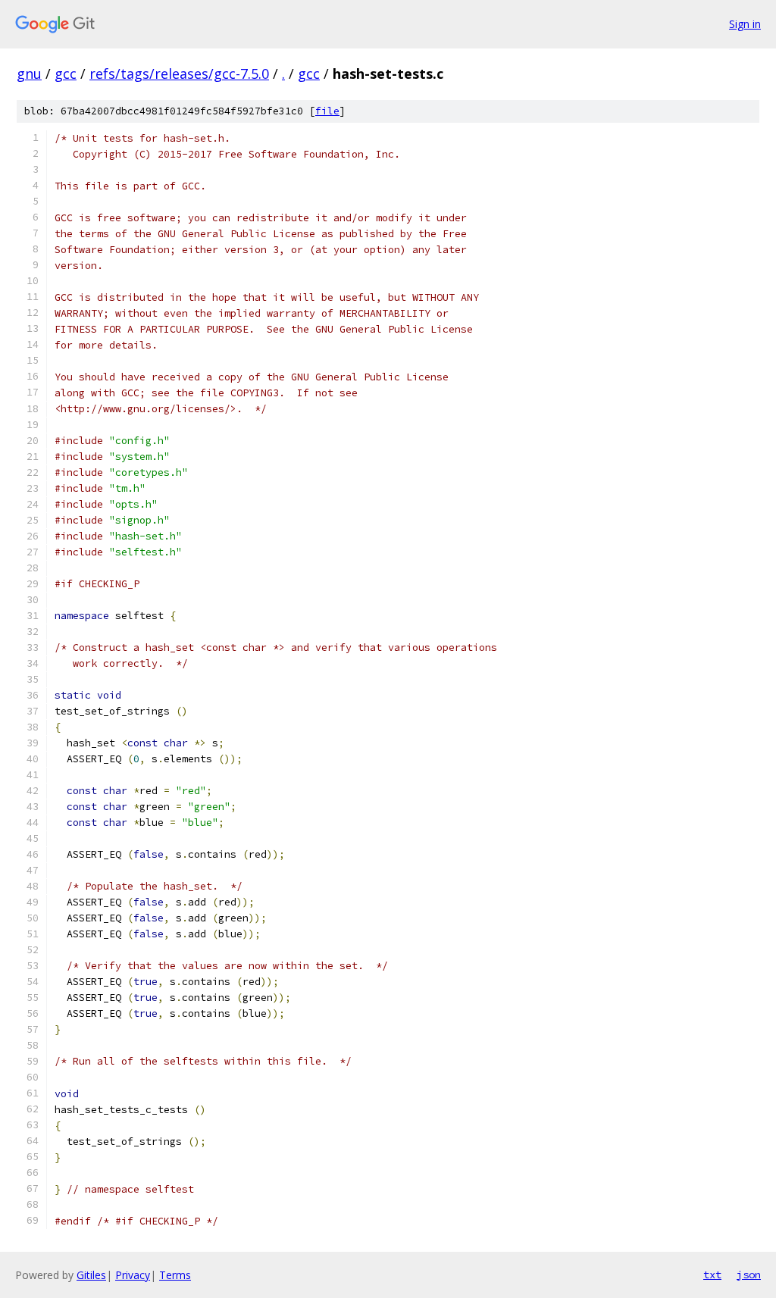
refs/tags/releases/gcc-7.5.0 (179, 73)
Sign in (745, 24)
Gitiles (91, 1275)
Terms (175, 1275)
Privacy (132, 1275)
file (327, 111)
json (749, 1274)
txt (712, 1274)
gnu (29, 73)
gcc (66, 73)
